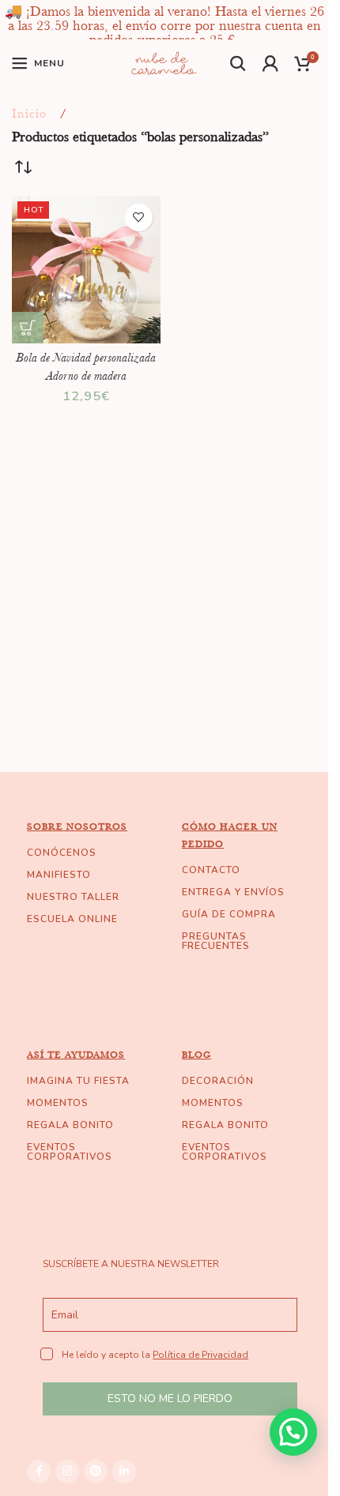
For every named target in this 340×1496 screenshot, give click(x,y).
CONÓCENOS (61, 852)
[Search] (238, 63)
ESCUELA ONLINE (72, 919)
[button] (293, 1432)
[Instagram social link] (67, 1471)
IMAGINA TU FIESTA (78, 1080)
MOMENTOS (58, 1103)
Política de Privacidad (200, 1354)
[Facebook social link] (39, 1471)
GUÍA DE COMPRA (229, 914)
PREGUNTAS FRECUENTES (216, 941)
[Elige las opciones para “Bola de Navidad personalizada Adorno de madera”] (27, 327)
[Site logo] (164, 61)
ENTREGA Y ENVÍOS (233, 892)
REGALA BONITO (70, 1125)
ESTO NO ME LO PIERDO (170, 1398)
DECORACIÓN (218, 1080)
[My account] (271, 63)
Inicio (29, 114)
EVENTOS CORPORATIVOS (69, 1152)
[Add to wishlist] (139, 217)
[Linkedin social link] (124, 1471)
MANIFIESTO (59, 874)
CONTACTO (211, 870)
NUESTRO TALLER (73, 896)
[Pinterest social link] (96, 1471)
